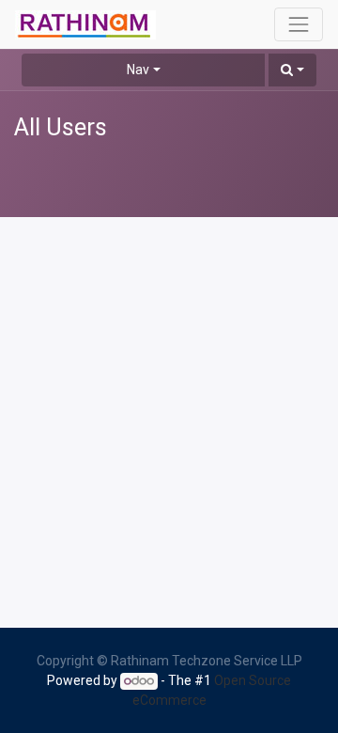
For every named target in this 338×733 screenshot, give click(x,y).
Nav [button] (138, 69)
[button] (292, 70)
